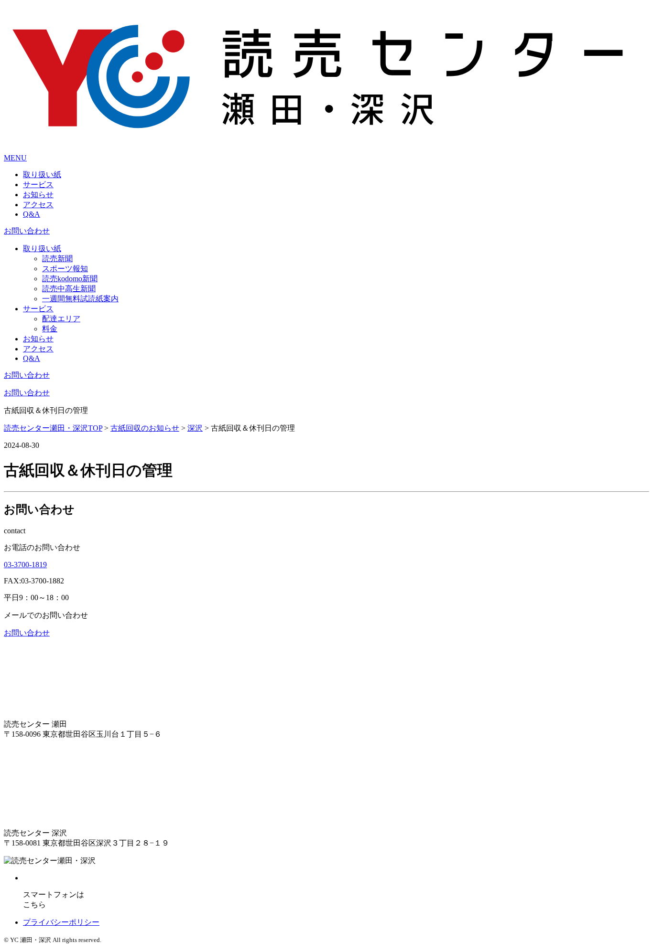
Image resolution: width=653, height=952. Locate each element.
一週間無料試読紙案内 (80, 299)
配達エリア (61, 319)
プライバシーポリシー (61, 922)
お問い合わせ (27, 231)
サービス (38, 184)
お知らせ (38, 194)
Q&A (31, 214)
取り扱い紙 (42, 174)
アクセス (38, 205)
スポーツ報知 (65, 268)
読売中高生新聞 (69, 289)
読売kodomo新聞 (70, 279)
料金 (49, 329)
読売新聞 (57, 258)
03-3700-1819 (25, 565)
